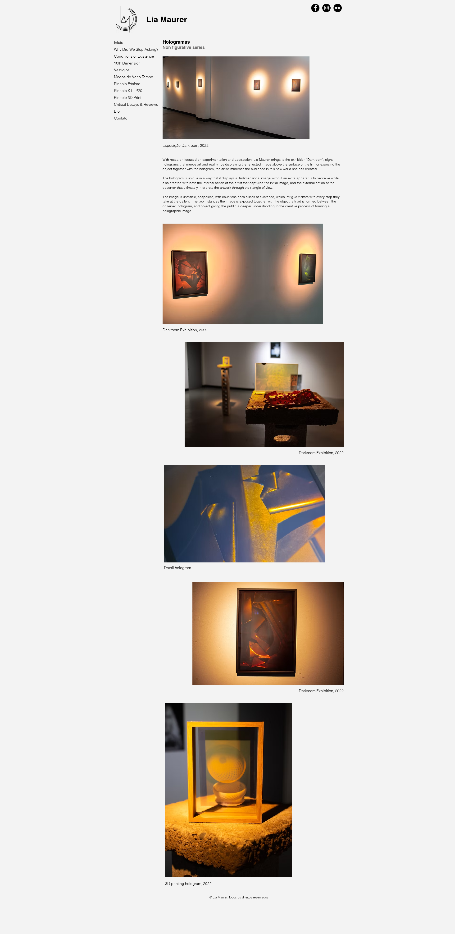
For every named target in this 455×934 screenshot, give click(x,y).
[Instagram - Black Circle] (326, 8)
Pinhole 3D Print (127, 97)
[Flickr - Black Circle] (337, 8)
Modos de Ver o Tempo (133, 76)
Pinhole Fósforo (127, 83)
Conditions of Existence (134, 56)
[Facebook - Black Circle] (315, 8)
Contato (120, 118)
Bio (117, 111)
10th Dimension (127, 63)
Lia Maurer (166, 19)
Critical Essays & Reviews (136, 104)
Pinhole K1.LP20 (128, 90)
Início (118, 42)
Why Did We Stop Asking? (136, 49)
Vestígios (122, 70)
